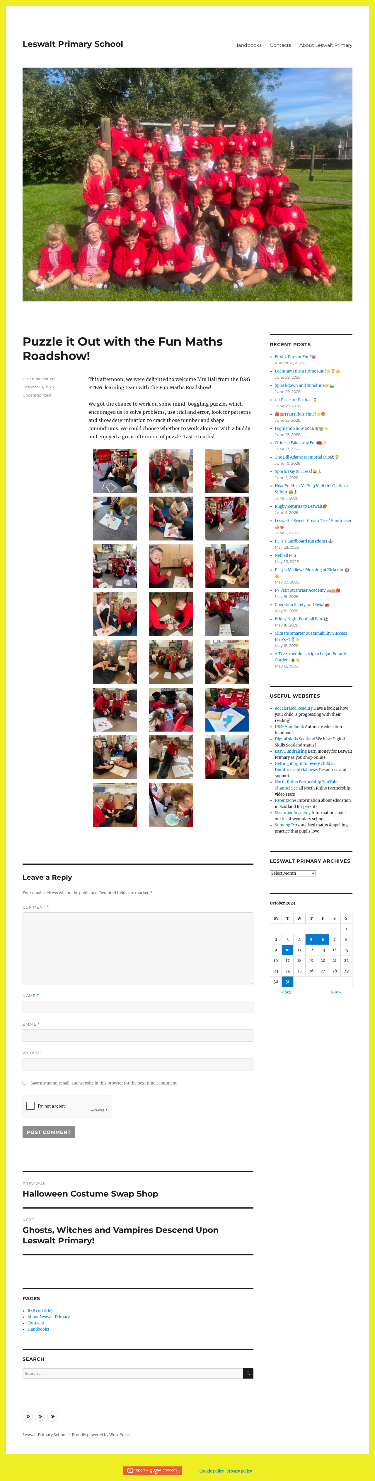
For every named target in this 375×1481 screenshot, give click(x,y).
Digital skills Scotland (295, 739)
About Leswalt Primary (325, 45)
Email (31, 1024)
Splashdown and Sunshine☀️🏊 (304, 385)
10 (287, 950)
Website (32, 1053)
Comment (36, 907)
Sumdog (282, 825)
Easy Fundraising (291, 751)
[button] (115, 473)
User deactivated (39, 378)
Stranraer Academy (293, 812)
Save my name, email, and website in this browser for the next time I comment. (104, 1083)
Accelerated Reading (294, 708)
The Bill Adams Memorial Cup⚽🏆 (307, 457)
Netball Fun (285, 555)
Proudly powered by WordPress (101, 1434)
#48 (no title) (40, 1310)
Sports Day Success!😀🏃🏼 (298, 471)
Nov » (335, 992)
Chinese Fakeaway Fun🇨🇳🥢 (300, 442)
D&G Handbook (289, 726)
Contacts (280, 45)
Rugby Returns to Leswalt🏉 (301, 506)
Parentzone (285, 800)
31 (287, 981)
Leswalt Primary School (73, 44)
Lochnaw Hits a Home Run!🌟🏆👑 (307, 371)
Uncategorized (37, 395)
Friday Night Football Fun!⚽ (301, 619)
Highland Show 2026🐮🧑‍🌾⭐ (301, 428)
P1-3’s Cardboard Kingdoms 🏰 (304, 541)
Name (31, 995)
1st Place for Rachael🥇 (296, 399)
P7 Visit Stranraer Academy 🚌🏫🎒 (307, 590)
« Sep (286, 992)
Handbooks (248, 45)
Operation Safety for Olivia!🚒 (302, 604)
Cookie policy (212, 1471)
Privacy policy (239, 1471)
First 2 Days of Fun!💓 (295, 356)
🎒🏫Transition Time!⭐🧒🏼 (300, 414)
